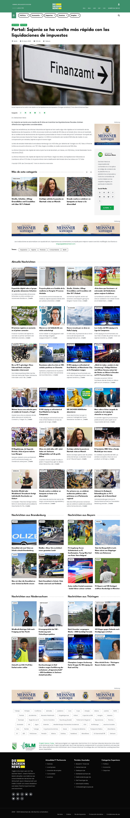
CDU (84, 724)
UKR (94, 8)
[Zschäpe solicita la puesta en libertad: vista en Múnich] (52, 187)
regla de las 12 (34, 720)
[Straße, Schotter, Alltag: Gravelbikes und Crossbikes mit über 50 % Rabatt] (24, 187)
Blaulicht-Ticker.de (82, 764)
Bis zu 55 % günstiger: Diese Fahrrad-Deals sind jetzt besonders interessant (22, 367)
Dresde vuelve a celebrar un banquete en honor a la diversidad (79, 201)
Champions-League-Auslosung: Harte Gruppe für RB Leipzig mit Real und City (80, 665)
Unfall (71, 560)
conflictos (37, 711)
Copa (78, 711)
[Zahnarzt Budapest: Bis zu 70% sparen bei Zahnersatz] (107, 479)
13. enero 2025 (26, 41)
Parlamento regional (83, 720)
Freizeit (98, 521)
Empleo (74, 15)
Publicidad (16, 179)
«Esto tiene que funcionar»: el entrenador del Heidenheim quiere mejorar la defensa (105, 291)
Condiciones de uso (113, 814)
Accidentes (32, 715)
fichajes (27, 711)
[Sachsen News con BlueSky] (108, 197)
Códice (68, 814)
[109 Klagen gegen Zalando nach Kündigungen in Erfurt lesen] (107, 614)
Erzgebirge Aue (64, 715)
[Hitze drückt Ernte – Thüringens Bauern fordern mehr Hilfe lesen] (107, 647)
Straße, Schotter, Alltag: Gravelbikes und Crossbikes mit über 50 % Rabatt (23, 201)
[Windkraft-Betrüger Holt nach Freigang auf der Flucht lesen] (24, 614)
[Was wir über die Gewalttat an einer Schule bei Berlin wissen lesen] (24, 565)
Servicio (60, 814)
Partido (26, 729)
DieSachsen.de (81, 767)
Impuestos (23, 250)
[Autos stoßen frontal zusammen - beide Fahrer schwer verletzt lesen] (80, 570)
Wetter (71, 603)
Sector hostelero (49, 720)
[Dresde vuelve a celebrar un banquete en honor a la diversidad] (79, 187)
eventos (50, 777)
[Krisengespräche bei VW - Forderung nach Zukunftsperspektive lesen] (51, 614)
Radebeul (74, 733)
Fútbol (76, 715)
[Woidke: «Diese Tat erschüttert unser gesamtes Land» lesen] (51, 532)
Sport (71, 521)
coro (69, 711)
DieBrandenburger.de (83, 777)
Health (42, 268)
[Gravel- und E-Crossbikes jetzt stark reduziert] (79, 276)
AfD (24, 733)
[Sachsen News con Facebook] (104, 197)
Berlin (15, 41)
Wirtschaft (44, 603)
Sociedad (20, 724)
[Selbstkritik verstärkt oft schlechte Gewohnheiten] (52, 316)
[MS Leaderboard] (66, 229)
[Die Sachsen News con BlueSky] (13, 798)
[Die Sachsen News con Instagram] (22, 794)
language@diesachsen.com (65, 244)
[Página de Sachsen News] (104, 192)
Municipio (21, 720)
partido (21, 715)
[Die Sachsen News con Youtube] (26, 794)
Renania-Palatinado (47, 715)
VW (29, 724)
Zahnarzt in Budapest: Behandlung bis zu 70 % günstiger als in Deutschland (105, 493)
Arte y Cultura (18, 268)
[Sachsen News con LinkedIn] (108, 192)
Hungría (100, 715)
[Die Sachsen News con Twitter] (22, 798)
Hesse (65, 729)
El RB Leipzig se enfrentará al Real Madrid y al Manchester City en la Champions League (79, 367)
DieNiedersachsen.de (83, 774)
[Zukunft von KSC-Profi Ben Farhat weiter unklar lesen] (24, 649)
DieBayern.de (80, 770)
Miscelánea (85, 733)
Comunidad (51, 774)
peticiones (33, 733)
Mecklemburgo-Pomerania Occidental (66, 724)
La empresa (51, 767)
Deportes (49, 15)
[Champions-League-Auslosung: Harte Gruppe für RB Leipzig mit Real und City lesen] (80, 647)
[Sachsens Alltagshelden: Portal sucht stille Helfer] (52, 437)
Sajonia (33, 250)
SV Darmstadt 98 (99, 733)
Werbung (71, 268)
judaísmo (60, 711)
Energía (87, 711)
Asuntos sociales (109, 724)
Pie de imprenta (80, 814)
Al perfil (106, 208)
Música (53, 733)
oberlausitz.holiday (82, 784)
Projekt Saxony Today (47, 743)
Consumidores (54, 250)
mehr (31, 298)
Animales (49, 711)
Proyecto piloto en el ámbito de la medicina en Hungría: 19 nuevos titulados (52, 291)
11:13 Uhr (38, 41)
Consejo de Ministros (78, 729)
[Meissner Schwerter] (107, 134)
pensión (44, 733)
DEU (84, 8)
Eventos (62, 15)
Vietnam (112, 733)
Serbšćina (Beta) (114, 8)
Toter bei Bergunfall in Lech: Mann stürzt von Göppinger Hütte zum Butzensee (105, 550)
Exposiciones (99, 720)
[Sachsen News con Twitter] (100, 201)
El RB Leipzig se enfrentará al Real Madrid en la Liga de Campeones (50, 412)
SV (17, 733)
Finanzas (43, 250)
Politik (42, 638)
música (96, 711)
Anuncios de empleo (54, 770)
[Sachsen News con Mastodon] (113, 197)
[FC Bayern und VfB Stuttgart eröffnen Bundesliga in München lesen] (107, 570)
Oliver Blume (111, 729)
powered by (18, 8)
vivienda (46, 724)
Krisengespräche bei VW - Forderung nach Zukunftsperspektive (49, 632)
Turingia (36, 729)
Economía (36, 15)
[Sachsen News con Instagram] (113, 192)
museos (109, 715)
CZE (104, 8)
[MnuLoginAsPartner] (119, 4)
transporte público (96, 729)
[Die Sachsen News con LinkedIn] (18, 794)
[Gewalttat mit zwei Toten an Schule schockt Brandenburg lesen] (24, 532)
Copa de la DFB (88, 715)
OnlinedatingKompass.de (84, 787)
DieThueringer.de (82, 780)
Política (23, 15)
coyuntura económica (51, 729)
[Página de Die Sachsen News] (13, 794)
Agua (36, 724)
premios (110, 720)
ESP (99, 8)
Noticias (15, 25)
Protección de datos (96, 814)
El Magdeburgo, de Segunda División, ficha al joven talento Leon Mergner (23, 451)
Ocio (14, 308)
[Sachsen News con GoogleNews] (100, 192)
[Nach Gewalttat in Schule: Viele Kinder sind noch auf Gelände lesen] (51, 565)
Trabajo (17, 711)
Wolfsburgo (95, 724)
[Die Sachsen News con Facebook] (31, 794)
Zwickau (63, 733)
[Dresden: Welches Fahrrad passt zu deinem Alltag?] (24, 353)
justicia (106, 711)
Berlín (65, 250)
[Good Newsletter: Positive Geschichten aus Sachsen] (79, 397)
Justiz (15, 521)
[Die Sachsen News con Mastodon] (18, 798)
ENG (89, 8)
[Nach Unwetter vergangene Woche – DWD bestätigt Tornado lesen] (80, 614)
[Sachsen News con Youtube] (100, 197)
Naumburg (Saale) (66, 720)
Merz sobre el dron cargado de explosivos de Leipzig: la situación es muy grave (106, 412)
